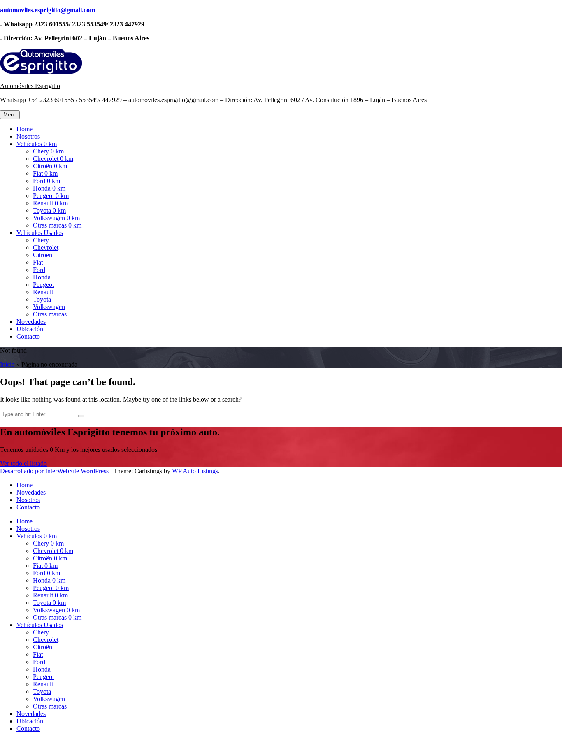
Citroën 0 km (50, 166)
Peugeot (43, 284)
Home (24, 128)
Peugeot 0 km (51, 195)
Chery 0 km (48, 151)
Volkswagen (49, 306)
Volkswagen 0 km (56, 217)
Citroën (42, 254)
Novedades (31, 321)
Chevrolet (45, 247)
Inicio (7, 364)
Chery (41, 240)
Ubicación (29, 328)
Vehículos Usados (39, 232)
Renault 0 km (50, 203)
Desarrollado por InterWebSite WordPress (55, 470)
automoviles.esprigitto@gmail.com (47, 10)
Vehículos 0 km (36, 143)
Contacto (28, 336)
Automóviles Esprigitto (30, 85)
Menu (9, 115)
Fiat (38, 262)
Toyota (42, 299)
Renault (43, 291)
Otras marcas (50, 314)
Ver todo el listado (23, 463)
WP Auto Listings (195, 470)
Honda (42, 277)
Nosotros (28, 136)
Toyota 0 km (49, 210)
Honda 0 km (49, 188)
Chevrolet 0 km (53, 158)
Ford (39, 269)
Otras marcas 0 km (57, 225)
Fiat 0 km (45, 173)
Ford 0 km (46, 180)
